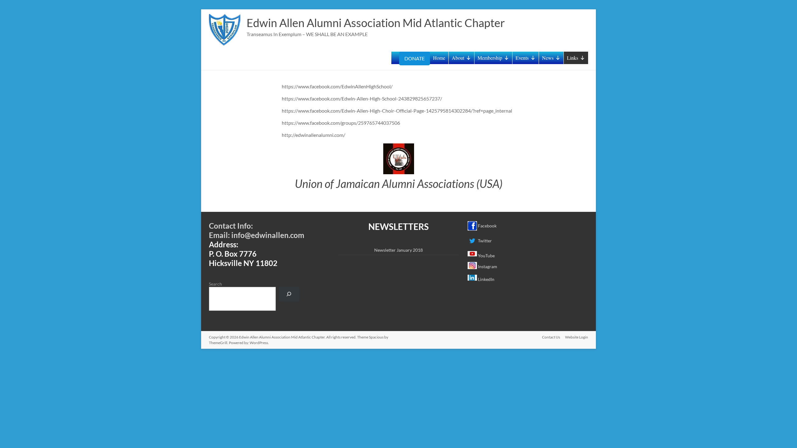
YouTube (486, 255)
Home (439, 57)
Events (522, 57)
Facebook (487, 225)
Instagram (487, 266)
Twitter (484, 240)
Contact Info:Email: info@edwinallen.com (256, 230)
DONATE (414, 58)
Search (215, 284)
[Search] (289, 294)
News (548, 57)
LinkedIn (485, 279)
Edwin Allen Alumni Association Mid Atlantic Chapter (376, 23)
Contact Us (551, 337)
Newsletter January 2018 (398, 250)
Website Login (576, 337)
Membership (490, 57)
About (458, 57)
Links (572, 57)
